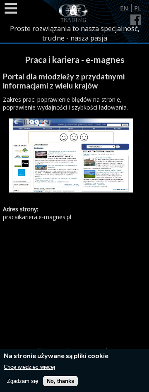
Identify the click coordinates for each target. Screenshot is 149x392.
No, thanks (60, 381)
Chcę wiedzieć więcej (29, 367)
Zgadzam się (22, 381)
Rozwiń (10, 8)
